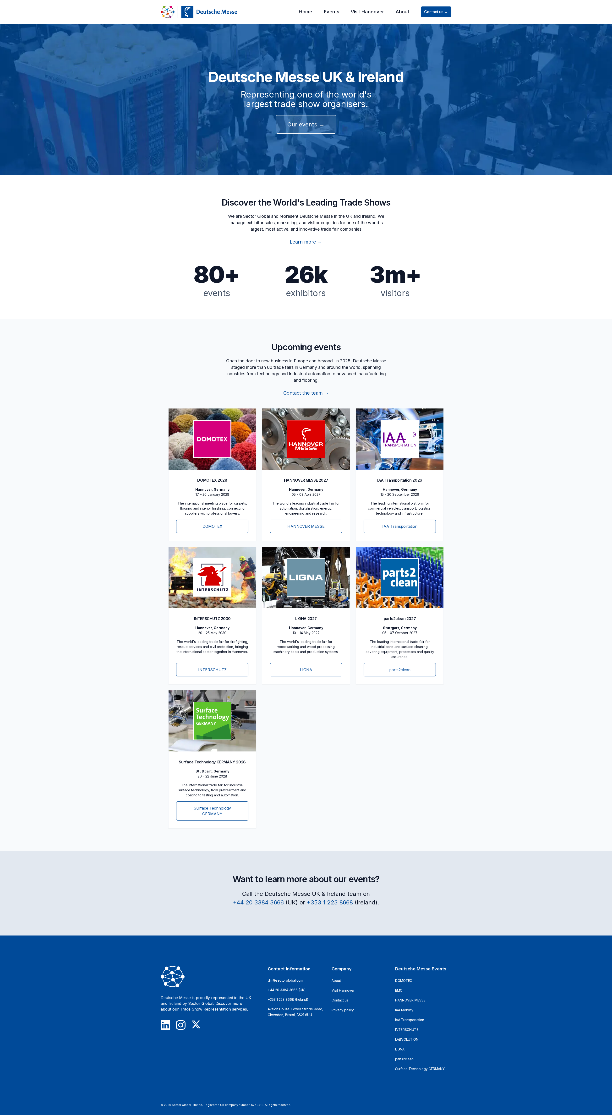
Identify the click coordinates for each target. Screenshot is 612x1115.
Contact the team (306, 393)
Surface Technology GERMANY (420, 1069)
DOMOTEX (403, 981)
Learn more (306, 242)
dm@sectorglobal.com (285, 980)
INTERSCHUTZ (407, 1030)
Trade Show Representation (205, 1009)
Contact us (436, 11)
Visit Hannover (367, 12)
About (402, 12)
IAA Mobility (404, 1010)
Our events (306, 124)
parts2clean (404, 1059)
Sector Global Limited (187, 1105)
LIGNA (399, 1049)
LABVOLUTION (406, 1039)
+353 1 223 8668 (330, 902)
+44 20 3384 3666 (258, 902)
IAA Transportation (409, 1020)
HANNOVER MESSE (410, 1000)
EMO (399, 990)
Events (331, 12)
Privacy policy (343, 1010)
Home (305, 12)
